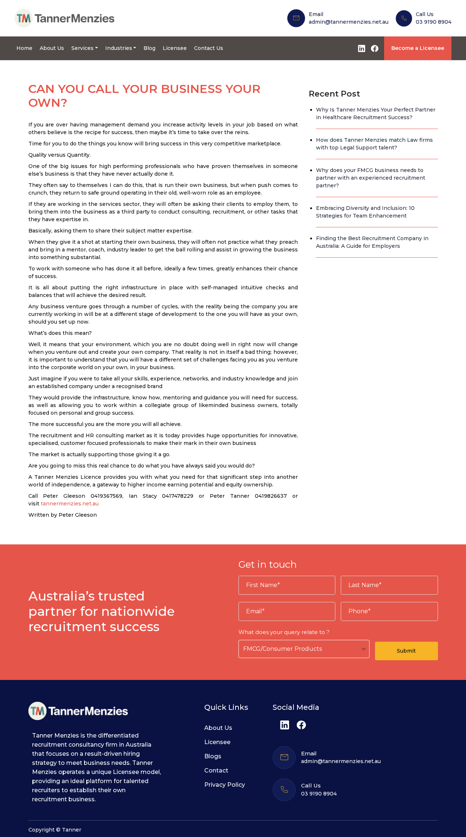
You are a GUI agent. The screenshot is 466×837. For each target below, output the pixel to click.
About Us (52, 48)
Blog (149, 48)
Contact (216, 770)
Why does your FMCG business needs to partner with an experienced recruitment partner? (370, 178)
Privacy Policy (224, 784)
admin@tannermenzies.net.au (348, 22)
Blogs (212, 756)
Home (24, 48)
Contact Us (208, 48)
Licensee (175, 48)
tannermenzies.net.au (70, 503)
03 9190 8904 (433, 22)
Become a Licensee (417, 48)
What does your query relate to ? (283, 632)
